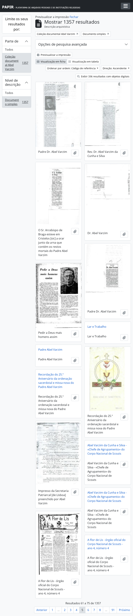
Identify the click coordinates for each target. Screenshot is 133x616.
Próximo (124, 610)
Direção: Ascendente (115, 68)
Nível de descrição (12, 82)
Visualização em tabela (85, 61)
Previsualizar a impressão (55, 54)
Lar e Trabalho (96, 327)
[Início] (42, 6)
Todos (9, 49)
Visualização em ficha (52, 61)
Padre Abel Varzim (50, 350)
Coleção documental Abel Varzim (16, 63)
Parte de (11, 41)
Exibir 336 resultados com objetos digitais (104, 76)
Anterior (41, 610)
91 (113, 610)
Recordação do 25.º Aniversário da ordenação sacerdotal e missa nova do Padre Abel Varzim (56, 381)
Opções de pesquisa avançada (62, 44)
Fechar (74, 17)
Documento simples (16, 102)
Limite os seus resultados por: (16, 24)
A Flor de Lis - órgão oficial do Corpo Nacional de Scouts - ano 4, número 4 (106, 544)
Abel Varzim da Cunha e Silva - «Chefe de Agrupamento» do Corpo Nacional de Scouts (107, 449)
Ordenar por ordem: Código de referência (71, 68)
